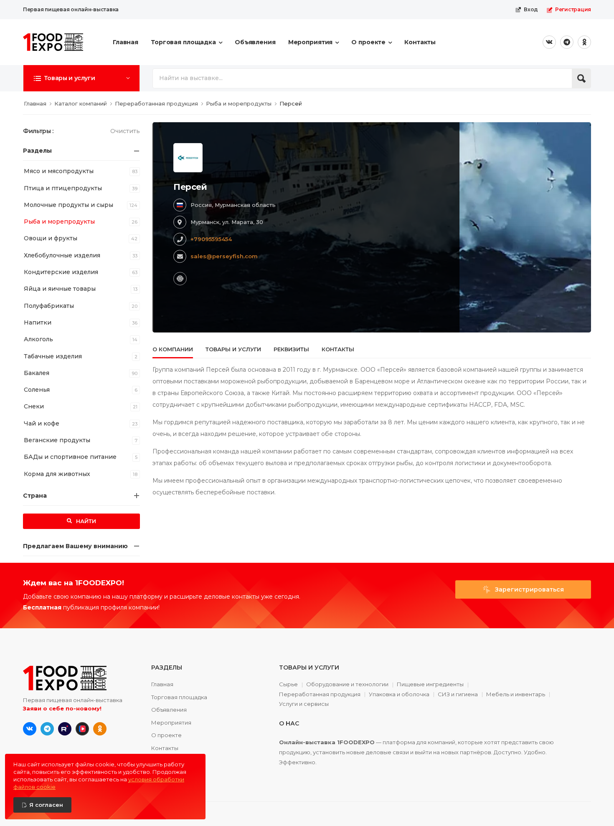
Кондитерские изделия (61, 272)
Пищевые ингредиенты (430, 684)
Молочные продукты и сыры (68, 205)
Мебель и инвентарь (515, 695)
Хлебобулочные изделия (62, 255)
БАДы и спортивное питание (70, 457)
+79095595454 (211, 239)
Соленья (37, 389)
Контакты (420, 42)
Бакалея (36, 373)
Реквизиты (291, 349)
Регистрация (573, 9)
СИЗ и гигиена (458, 695)
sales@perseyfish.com (224, 256)
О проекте (368, 42)
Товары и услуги (233, 349)
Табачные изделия (53, 356)
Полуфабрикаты (49, 306)
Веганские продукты (57, 440)
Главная (125, 42)
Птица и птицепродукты (63, 188)
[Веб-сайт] (180, 278)
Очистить (125, 131)
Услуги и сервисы (304, 704)
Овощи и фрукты (50, 238)
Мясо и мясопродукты (59, 171)
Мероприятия (310, 42)
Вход (531, 9)
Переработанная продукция (319, 695)
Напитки (37, 322)
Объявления (255, 42)
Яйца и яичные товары (60, 288)
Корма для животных (57, 474)
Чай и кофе (41, 423)
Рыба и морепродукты (59, 221)
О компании (172, 349)
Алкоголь (38, 339)
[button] (81, 78)
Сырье (288, 684)
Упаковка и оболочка (399, 695)
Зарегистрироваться (528, 589)
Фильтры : (38, 131)
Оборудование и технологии (347, 684)
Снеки (34, 406)
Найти (85, 521)
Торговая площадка (183, 42)
